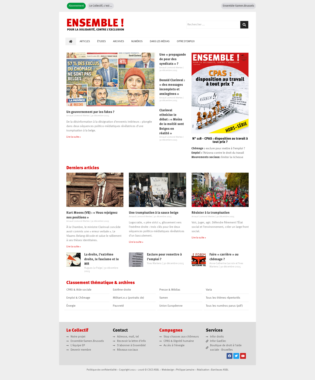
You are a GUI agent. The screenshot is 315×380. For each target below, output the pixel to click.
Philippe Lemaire (185, 370)
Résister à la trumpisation (211, 212)
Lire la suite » (73, 137)
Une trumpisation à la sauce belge (153, 212)
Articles (85, 41)
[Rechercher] (244, 24)
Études (101, 41)
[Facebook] (229, 356)
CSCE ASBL (153, 370)
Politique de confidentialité (101, 370)
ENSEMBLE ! (95, 23)
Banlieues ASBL (219, 370)
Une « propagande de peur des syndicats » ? (172, 59)
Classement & (100, 283)
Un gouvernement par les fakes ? (90, 112)
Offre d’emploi (186, 41)
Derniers (82, 168)
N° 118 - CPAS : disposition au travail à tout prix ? (220, 140)
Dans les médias (160, 41)
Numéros (137, 41)
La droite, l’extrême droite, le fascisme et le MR (101, 259)
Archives (118, 41)
